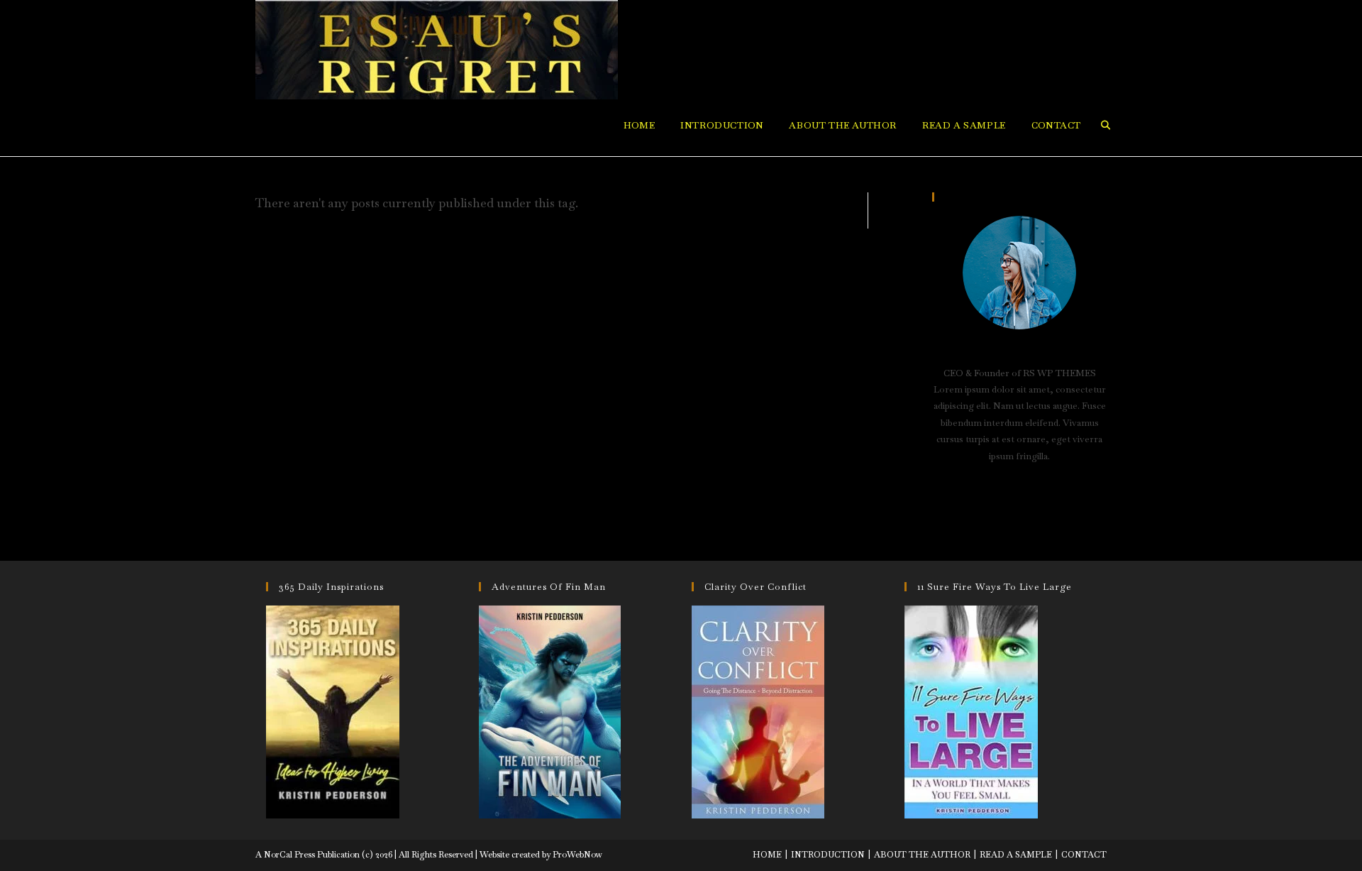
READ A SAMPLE (1016, 854)
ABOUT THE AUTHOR (922, 854)
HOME (767, 854)
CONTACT (1084, 854)
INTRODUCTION (828, 854)
